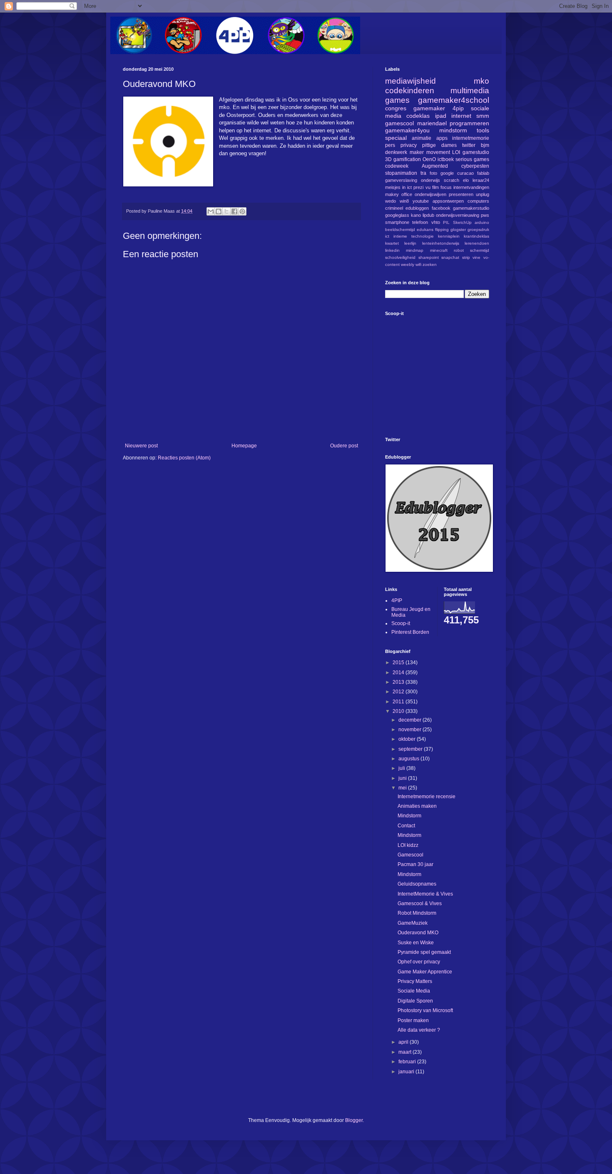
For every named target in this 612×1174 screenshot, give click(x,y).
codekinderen (409, 90)
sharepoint (428, 257)
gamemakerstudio (471, 208)
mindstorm (453, 130)
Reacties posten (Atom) (184, 458)
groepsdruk (478, 229)
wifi (418, 264)
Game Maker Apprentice (425, 972)
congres (395, 108)
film (435, 187)
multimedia (469, 90)
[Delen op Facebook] (234, 211)
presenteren (461, 194)
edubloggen (417, 208)
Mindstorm (409, 816)
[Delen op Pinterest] (242, 211)
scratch (451, 180)
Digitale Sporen (415, 1001)
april (404, 1042)
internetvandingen (471, 187)
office (406, 194)
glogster (458, 229)
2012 (399, 692)
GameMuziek (413, 923)
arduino (482, 222)
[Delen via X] (226, 211)
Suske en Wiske (416, 943)
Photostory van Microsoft (425, 1010)
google (447, 173)
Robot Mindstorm (417, 913)
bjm (485, 145)
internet (461, 115)
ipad (440, 115)
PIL (446, 222)
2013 (399, 682)
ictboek (446, 159)
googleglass (397, 215)
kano (416, 215)
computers (478, 201)
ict (387, 236)
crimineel (394, 208)
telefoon (420, 222)
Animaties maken (417, 806)
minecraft (439, 250)
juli (402, 768)
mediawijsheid (410, 81)
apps (442, 138)
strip (466, 257)
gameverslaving (401, 180)
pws (485, 215)
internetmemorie (470, 138)
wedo (390, 201)
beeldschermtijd (400, 229)
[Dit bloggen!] (218, 211)
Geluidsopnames (417, 884)
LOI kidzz (408, 845)
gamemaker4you (407, 130)
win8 (404, 201)
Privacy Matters (415, 981)
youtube (421, 201)
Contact (406, 826)
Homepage (244, 446)
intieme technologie (413, 236)
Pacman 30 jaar (415, 864)
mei (403, 788)
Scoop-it (400, 623)
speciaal (396, 137)
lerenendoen (477, 243)
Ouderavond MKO (418, 933)
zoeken (430, 264)
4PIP (396, 600)
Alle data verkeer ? (419, 1030)
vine (476, 257)
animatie (421, 138)
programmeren (469, 123)
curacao (465, 173)
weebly (407, 264)
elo (466, 180)
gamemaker (429, 108)
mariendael (432, 123)
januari (406, 1072)
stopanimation (401, 173)
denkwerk (396, 152)
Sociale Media (414, 991)
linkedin (392, 250)
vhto (435, 222)
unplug (482, 194)
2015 (399, 662)
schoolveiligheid (400, 257)
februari (407, 1062)
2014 (399, 672)
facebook (441, 208)
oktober (407, 739)
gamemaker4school (453, 100)
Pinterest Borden (410, 632)
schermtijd (479, 250)
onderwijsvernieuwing (457, 215)
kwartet (392, 243)
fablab (483, 173)
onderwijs (430, 180)
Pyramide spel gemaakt (424, 952)
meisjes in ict (398, 187)
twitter (468, 145)
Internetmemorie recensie (426, 796)
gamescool (399, 123)
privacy (409, 145)
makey (392, 194)
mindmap (414, 250)
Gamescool (410, 855)
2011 (399, 702)
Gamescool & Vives (420, 903)
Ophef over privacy (419, 962)
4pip (458, 108)
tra (423, 173)
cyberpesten (475, 166)
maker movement (430, 152)
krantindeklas (476, 236)
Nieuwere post (141, 446)
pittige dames (439, 145)
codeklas (418, 115)
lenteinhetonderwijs (440, 243)
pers (390, 145)
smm (482, 115)
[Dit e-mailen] (210, 211)
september (411, 749)
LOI (456, 152)
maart (405, 1052)
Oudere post (344, 446)
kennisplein (449, 236)
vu (427, 187)
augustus (409, 759)
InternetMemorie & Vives (425, 894)
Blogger (354, 1120)
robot (459, 250)
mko (481, 81)
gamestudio (476, 152)
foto (433, 173)
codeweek (396, 166)
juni (403, 778)
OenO (429, 159)
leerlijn (410, 243)
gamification (407, 159)
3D (388, 159)
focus (446, 187)
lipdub (428, 215)
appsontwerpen (448, 201)
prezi (418, 187)
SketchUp (462, 222)
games (397, 100)
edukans (425, 229)
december (410, 720)
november (410, 729)
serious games (472, 159)
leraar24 (481, 180)
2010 (399, 711)
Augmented (435, 166)
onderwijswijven (430, 194)
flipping (442, 229)
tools (483, 130)
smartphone (397, 222)
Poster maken (413, 1020)
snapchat (450, 257)
